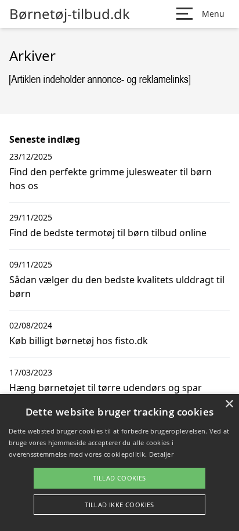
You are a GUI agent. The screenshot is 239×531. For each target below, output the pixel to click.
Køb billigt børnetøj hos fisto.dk (78, 340)
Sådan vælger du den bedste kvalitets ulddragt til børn (116, 286)
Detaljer (161, 454)
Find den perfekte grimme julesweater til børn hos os (110, 178)
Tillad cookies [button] (119, 478)
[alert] (119, 462)
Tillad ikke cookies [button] (119, 504)
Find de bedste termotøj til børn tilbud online (108, 232)
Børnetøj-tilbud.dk (69, 14)
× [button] (228, 404)
